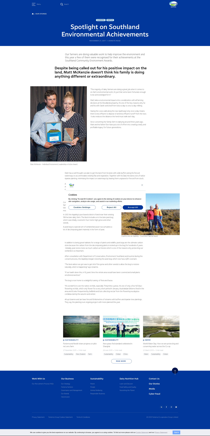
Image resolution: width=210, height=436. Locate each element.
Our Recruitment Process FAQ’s (42, 384)
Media (152, 389)
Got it (176, 432)
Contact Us (154, 379)
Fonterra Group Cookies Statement (60, 417)
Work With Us (38, 379)
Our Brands (65, 394)
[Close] (142, 185)
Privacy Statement (38, 417)
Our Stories (154, 384)
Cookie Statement (142, 432)
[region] (106, 196)
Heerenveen (65, 397)
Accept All (133, 207)
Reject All (111, 207)
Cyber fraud (154, 394)
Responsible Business (97, 394)
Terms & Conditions (83, 417)
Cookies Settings (82, 207)
